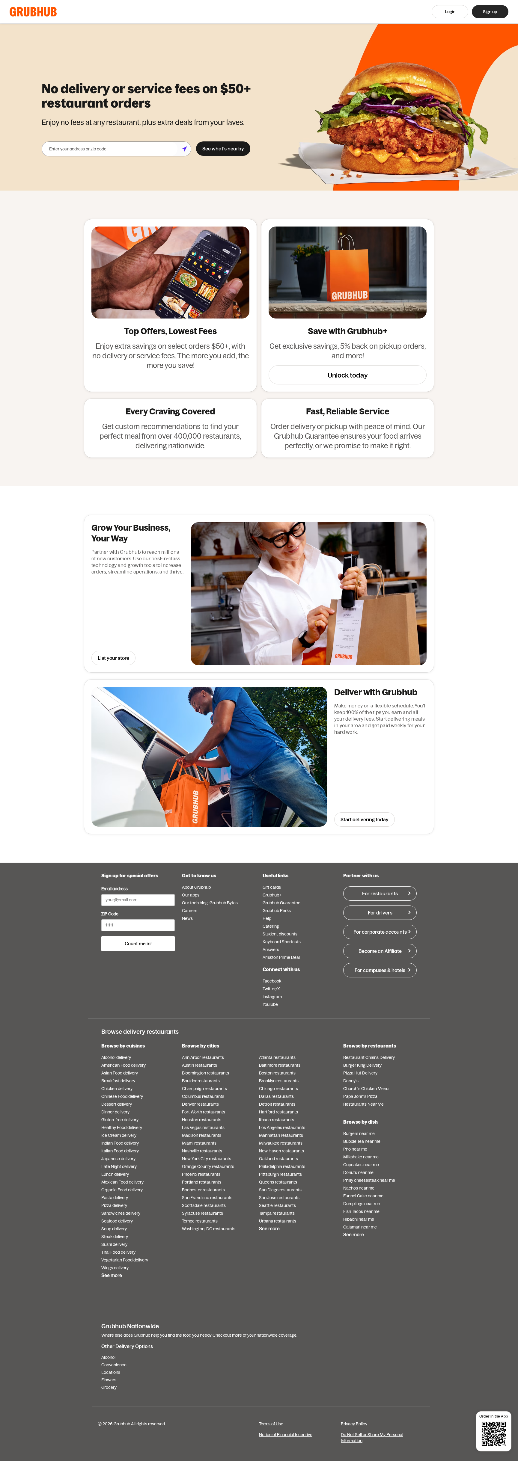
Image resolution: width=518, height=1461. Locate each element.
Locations (110, 1372)
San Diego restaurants (280, 1190)
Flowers (108, 1379)
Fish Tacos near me (361, 1211)
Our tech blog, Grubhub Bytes (210, 902)
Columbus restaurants (203, 1096)
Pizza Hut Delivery (360, 1073)
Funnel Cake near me (363, 1196)
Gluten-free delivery (119, 1119)
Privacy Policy (354, 1424)
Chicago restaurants (278, 1088)
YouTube (270, 1004)
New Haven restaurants (281, 1151)
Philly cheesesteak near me (369, 1180)
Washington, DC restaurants (208, 1228)
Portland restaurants (201, 1182)
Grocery (109, 1387)
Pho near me (355, 1149)
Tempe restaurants (200, 1221)
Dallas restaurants (276, 1096)
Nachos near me (358, 1188)
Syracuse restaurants (202, 1213)
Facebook (272, 981)
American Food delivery (123, 1065)
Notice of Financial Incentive (285, 1434)
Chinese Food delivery (122, 1096)
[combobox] (109, 149)
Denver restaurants (200, 1104)
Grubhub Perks (277, 910)
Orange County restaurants (208, 1166)
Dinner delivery (115, 1112)
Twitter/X (271, 988)
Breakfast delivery (118, 1080)
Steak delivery (114, 1236)
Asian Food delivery (119, 1073)
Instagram (272, 996)
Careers (189, 910)
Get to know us (199, 876)
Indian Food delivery (120, 1143)
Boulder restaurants (201, 1080)
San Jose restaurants (279, 1197)
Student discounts (280, 934)
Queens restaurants (278, 1182)
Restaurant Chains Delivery (369, 1057)
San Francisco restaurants (207, 1197)
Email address (114, 888)
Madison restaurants (201, 1135)
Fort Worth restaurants (203, 1112)
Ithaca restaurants (276, 1119)
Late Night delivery (119, 1166)
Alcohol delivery (116, 1057)
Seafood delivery (117, 1221)
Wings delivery (115, 1267)
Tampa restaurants (277, 1213)
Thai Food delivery (118, 1252)
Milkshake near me (361, 1157)
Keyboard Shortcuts (282, 941)
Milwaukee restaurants (280, 1143)
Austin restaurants (199, 1065)
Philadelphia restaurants (282, 1166)
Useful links (275, 876)
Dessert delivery (116, 1104)
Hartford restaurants (278, 1112)
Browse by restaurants (369, 1046)
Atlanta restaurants (277, 1057)
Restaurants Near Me (363, 1104)
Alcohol (108, 1357)
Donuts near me (358, 1172)
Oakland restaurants (278, 1158)
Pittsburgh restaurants (280, 1174)
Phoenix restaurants (201, 1174)
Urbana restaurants (277, 1221)
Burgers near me (359, 1133)
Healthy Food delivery (121, 1127)
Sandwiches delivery (120, 1213)
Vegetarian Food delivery (124, 1260)
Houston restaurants (201, 1119)
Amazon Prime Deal (281, 957)
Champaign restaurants (204, 1088)
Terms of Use (271, 1424)
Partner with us (361, 876)
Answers (271, 949)
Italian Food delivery (120, 1151)
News (187, 918)
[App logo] (33, 12)
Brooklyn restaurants (279, 1080)
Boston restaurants (277, 1073)
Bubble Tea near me (361, 1141)
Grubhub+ (272, 895)
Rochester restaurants (203, 1190)
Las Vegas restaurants (203, 1127)
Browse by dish (360, 1122)
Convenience (114, 1365)
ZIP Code (109, 914)
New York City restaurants (206, 1158)
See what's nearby (223, 149)
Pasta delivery (114, 1197)
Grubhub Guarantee (281, 902)
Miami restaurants (199, 1143)
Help (267, 918)
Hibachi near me (358, 1219)
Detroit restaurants (277, 1104)
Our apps (190, 895)
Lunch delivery (115, 1174)
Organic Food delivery (122, 1190)
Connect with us (281, 969)
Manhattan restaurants (281, 1135)
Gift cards (272, 887)
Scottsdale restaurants (204, 1205)
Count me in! (138, 944)
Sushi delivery (114, 1244)
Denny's (351, 1080)
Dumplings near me (361, 1203)
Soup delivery (114, 1228)
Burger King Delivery (362, 1065)
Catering (271, 926)
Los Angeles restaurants (282, 1127)
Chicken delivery (116, 1088)
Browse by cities (200, 1046)
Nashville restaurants (202, 1151)
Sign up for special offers (129, 876)
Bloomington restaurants (205, 1073)
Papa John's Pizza (360, 1096)
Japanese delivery (118, 1158)
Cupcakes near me (361, 1164)
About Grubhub (196, 887)
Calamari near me (360, 1227)
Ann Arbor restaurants (203, 1057)
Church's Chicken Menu (366, 1088)
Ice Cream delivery (118, 1135)
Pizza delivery (114, 1205)
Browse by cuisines (123, 1046)
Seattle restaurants (277, 1205)
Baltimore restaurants (279, 1065)
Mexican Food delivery (122, 1182)
